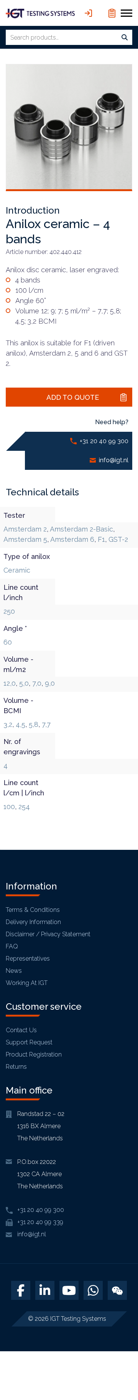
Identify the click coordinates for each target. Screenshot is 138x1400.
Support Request (29, 1042)
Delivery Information (33, 922)
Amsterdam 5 (25, 539)
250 (9, 611)
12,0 (9, 683)
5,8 (33, 724)
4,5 (20, 724)
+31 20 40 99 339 (40, 1222)
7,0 (36, 683)
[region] (69, 1335)
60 (7, 642)
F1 (101, 539)
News (14, 970)
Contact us (21, 1030)
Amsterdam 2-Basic (81, 529)
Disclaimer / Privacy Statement (48, 934)
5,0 (24, 683)
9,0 (50, 683)
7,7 (46, 724)
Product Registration (34, 1054)
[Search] (124, 38)
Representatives (28, 958)
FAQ (12, 946)
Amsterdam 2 (25, 529)
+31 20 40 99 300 (104, 441)
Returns (16, 1066)
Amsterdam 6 (72, 539)
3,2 (7, 724)
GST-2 (118, 539)
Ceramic (16, 570)
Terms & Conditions (33, 909)
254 (24, 807)
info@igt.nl (113, 460)
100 (9, 807)
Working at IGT (27, 983)
